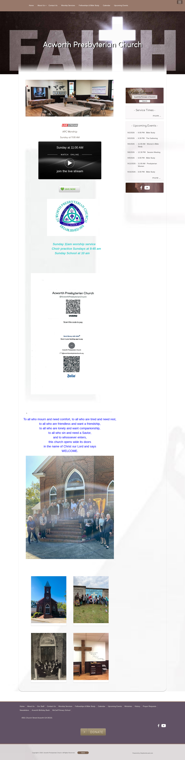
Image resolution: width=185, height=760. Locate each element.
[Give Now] (128, 84)
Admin (83, 752)
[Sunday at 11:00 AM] (69, 179)
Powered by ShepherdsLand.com (143, 753)
